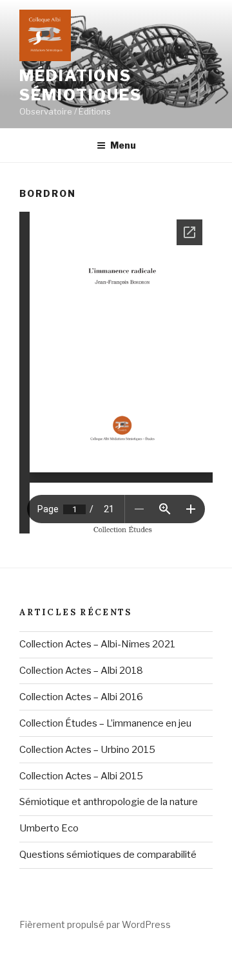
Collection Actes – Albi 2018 (81, 670)
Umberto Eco (49, 828)
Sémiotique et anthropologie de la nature (108, 802)
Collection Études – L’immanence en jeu (105, 723)
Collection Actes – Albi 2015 (81, 776)
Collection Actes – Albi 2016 (81, 697)
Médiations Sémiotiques (80, 85)
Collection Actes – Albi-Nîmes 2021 (97, 644)
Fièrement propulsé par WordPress (95, 924)
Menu (123, 145)
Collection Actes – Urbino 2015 (87, 750)
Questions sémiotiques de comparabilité (108, 854)
